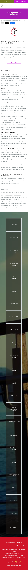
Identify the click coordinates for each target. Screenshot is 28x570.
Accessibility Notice (16, 545)
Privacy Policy (20, 542)
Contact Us (24, 545)
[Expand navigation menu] (26, 6)
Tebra (20, 565)
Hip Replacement (9, 21)
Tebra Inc (13, 542)
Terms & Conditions (6, 545)
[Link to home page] (12, 6)
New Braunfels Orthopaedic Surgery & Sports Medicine (11, 20)
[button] (14, 62)
